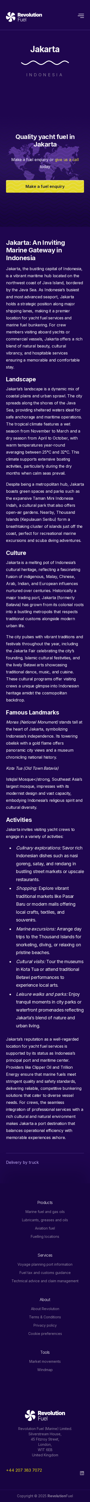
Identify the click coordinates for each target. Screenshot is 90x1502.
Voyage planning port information (45, 1264)
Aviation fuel (45, 1228)
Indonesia (45, 75)
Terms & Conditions (45, 1317)
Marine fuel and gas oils (45, 1211)
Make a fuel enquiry (45, 186)
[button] (78, 17)
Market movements (45, 1361)
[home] (24, 17)
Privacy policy (45, 1325)
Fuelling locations (45, 1236)
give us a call (67, 159)
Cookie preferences (45, 1333)
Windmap (45, 1370)
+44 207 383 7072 (24, 1470)
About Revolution (45, 1309)
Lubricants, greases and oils (45, 1220)
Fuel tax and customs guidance (45, 1272)
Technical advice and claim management (45, 1281)
